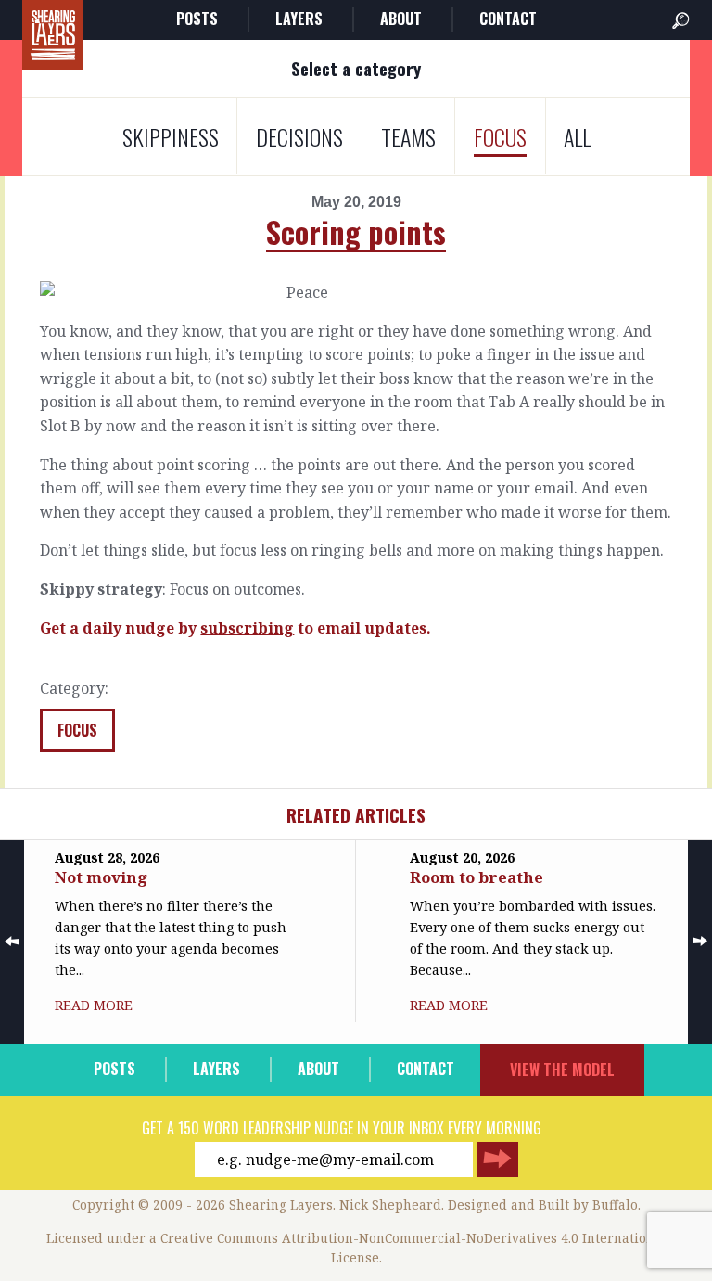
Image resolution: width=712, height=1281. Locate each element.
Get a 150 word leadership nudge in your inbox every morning (341, 1128)
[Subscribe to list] (497, 1159)
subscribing (247, 628)
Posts (197, 18)
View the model (562, 1069)
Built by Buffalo (588, 1204)
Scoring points (356, 231)
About (401, 18)
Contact (508, 18)
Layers (299, 18)
